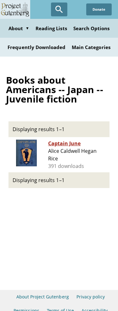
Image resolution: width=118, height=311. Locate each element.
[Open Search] (59, 9)
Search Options (91, 28)
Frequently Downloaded (36, 47)
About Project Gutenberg (42, 297)
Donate (99, 9)
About (18, 28)
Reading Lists (51, 28)
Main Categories (91, 47)
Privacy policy (90, 297)
